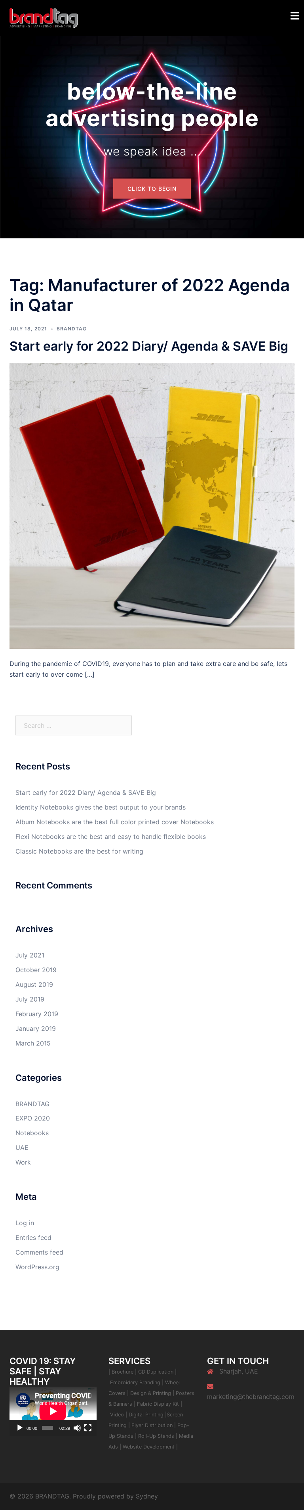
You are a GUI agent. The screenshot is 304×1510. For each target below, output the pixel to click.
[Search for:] (73, 725)
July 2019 (29, 999)
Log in (24, 1223)
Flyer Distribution (152, 1425)
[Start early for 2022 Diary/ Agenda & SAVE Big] (152, 506)
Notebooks (32, 1133)
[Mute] (77, 1428)
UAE (21, 1147)
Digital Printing (147, 1415)
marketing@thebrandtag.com (250, 1397)
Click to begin (152, 188)
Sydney (147, 1496)
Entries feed (33, 1237)
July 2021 (29, 955)
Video (117, 1415)
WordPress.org (37, 1267)
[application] (53, 1411)
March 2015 (33, 1043)
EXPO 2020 (32, 1118)
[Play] (20, 1428)
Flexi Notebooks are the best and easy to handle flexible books (110, 836)
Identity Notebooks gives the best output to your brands (100, 807)
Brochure (122, 1372)
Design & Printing (151, 1393)
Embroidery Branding (136, 1382)
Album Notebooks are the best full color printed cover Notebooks (114, 822)
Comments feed (39, 1252)
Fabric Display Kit (158, 1404)
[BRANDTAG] (44, 17)
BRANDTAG (72, 329)
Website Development (149, 1447)
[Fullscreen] (88, 1428)
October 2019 (36, 970)
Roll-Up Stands (156, 1436)
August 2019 (34, 984)
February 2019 (36, 1014)
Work (23, 1162)
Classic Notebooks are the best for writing (79, 851)
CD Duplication (155, 1372)
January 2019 (35, 1028)
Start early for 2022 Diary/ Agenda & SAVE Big (149, 346)
